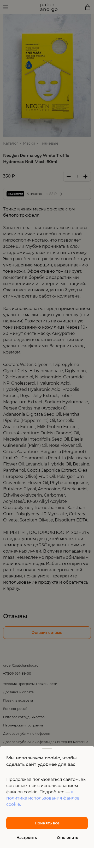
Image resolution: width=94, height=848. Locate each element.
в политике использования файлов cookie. (43, 798)
